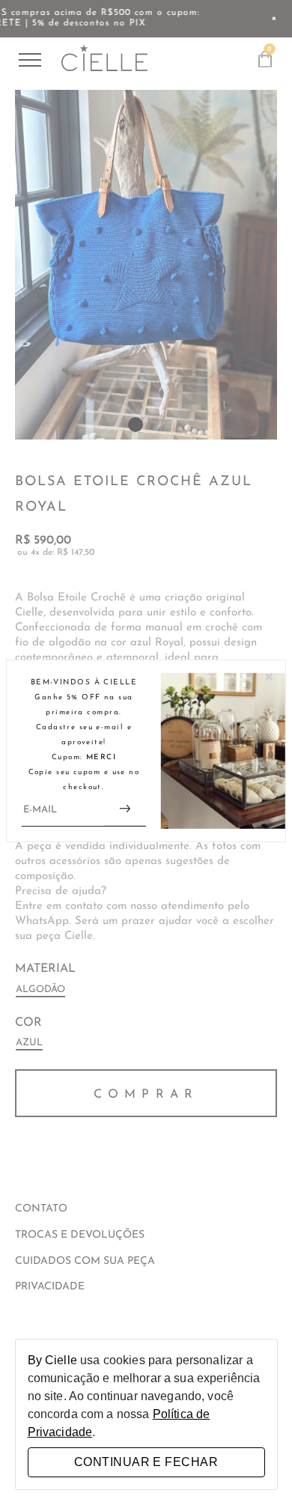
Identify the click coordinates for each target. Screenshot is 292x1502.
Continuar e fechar (146, 1462)
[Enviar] (125, 810)
